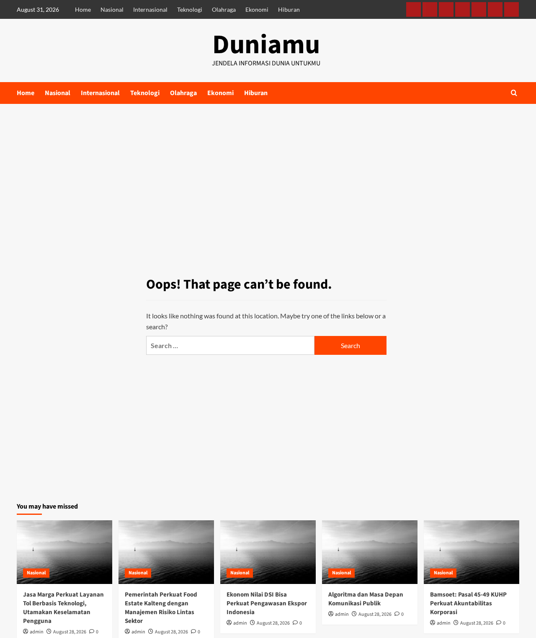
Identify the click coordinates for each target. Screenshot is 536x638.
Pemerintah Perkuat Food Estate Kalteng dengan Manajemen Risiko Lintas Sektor (161, 607)
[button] (514, 92)
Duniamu (266, 45)
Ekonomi (256, 9)
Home (83, 9)
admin (37, 631)
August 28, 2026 (69, 631)
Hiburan (289, 9)
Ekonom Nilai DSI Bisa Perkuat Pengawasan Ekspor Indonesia (267, 603)
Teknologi (189, 9)
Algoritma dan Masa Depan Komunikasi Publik (365, 599)
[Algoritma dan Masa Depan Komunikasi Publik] (369, 552)
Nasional (112, 9)
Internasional (150, 9)
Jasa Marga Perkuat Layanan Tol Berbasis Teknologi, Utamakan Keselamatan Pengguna (63, 607)
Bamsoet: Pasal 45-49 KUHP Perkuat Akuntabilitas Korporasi (468, 603)
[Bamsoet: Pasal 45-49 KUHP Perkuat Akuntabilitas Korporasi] (471, 552)
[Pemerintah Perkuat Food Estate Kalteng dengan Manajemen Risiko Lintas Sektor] (166, 552)
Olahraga (224, 9)
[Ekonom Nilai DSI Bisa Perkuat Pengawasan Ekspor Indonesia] (268, 552)
